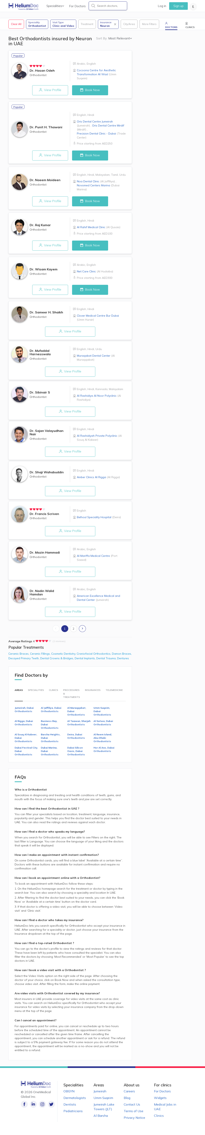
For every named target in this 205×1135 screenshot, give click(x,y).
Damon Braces (122, 653)
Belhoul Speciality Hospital (99, 517)
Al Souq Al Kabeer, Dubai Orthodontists (26, 738)
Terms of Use (133, 1111)
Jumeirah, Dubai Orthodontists (24, 709)
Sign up (178, 6)
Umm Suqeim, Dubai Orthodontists (102, 711)
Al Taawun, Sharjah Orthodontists (78, 723)
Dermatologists (74, 1098)
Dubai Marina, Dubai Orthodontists (49, 751)
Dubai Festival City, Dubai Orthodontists (26, 751)
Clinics (159, 1116)
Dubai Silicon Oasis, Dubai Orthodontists (76, 751)
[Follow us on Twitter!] (51, 1104)
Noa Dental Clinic (96, 181)
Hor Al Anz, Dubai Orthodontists (103, 749)
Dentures (123, 658)
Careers (129, 1091)
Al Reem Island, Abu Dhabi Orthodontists (102, 738)
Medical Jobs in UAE (165, 1106)
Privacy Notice (134, 1118)
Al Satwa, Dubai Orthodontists (103, 723)
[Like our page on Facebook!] (24, 1104)
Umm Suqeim (103, 1098)
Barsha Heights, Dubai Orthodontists (50, 738)
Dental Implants (85, 658)
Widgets (160, 1098)
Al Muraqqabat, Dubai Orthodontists (76, 711)
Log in (162, 6)
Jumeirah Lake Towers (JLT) (103, 1106)
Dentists (69, 1104)
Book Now (92, 90)
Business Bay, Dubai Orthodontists (49, 724)
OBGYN (68, 1091)
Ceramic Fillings (40, 653)
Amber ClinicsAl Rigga (98, 477)
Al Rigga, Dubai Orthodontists (24, 723)
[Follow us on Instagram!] (42, 1104)
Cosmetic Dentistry (64, 653)
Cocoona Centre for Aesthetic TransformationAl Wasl (96, 74)
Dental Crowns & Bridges (57, 658)
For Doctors (77, 6)
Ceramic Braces (19, 653)
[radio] (31, 66)
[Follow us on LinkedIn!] (33, 1104)
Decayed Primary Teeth (24, 658)
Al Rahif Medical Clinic (98, 227)
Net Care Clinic (95, 271)
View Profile (52, 90)
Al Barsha (100, 1116)
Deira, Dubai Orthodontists (76, 736)
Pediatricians (73, 1111)
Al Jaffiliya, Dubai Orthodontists (51, 709)
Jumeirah (99, 1091)
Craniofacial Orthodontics (94, 653)
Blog (127, 1098)
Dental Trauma (106, 658)
